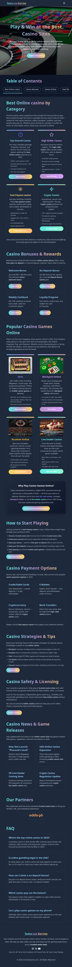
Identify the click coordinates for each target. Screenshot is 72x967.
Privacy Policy (41, 952)
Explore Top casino (36, 56)
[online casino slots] (36, 815)
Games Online (50, 89)
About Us (12, 952)
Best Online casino (12, 89)
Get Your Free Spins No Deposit (36, 508)
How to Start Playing (56, 952)
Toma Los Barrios (16, 3)
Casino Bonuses (32, 89)
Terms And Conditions (26, 952)
